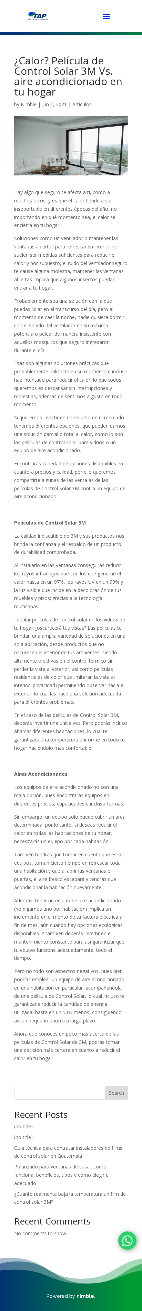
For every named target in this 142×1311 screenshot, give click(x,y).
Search (116, 1093)
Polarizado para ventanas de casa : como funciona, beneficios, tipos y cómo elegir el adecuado (62, 1174)
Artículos (82, 104)
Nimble (29, 104)
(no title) (23, 1126)
